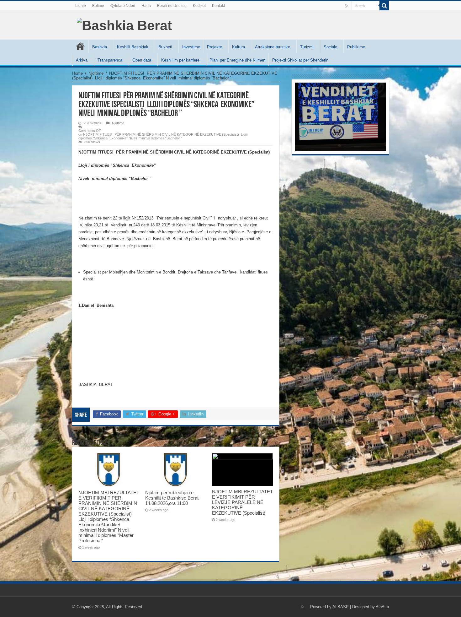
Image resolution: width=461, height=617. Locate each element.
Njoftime (95, 73)
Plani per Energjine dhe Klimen (237, 60)
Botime (98, 5)
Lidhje (80, 5)
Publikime (356, 47)
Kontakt (218, 5)
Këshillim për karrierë (180, 60)
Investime (191, 47)
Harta (146, 5)
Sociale (330, 47)
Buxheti (165, 47)
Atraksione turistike (272, 47)
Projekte (214, 47)
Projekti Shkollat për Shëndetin (300, 60)
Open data (141, 60)
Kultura (238, 47)
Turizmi (307, 47)
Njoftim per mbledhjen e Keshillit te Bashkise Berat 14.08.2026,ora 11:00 (172, 498)
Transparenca (110, 60)
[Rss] (346, 6)
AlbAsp (382, 606)
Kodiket (199, 5)
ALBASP (340, 606)
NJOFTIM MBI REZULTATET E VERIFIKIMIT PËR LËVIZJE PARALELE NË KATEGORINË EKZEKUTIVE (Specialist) (242, 502)
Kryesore (80, 46)
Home (77, 73)
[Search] (384, 5)
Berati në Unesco (172, 5)
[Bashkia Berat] (124, 24)
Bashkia (99, 47)
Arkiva (81, 60)
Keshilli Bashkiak (132, 47)
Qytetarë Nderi (122, 5)
